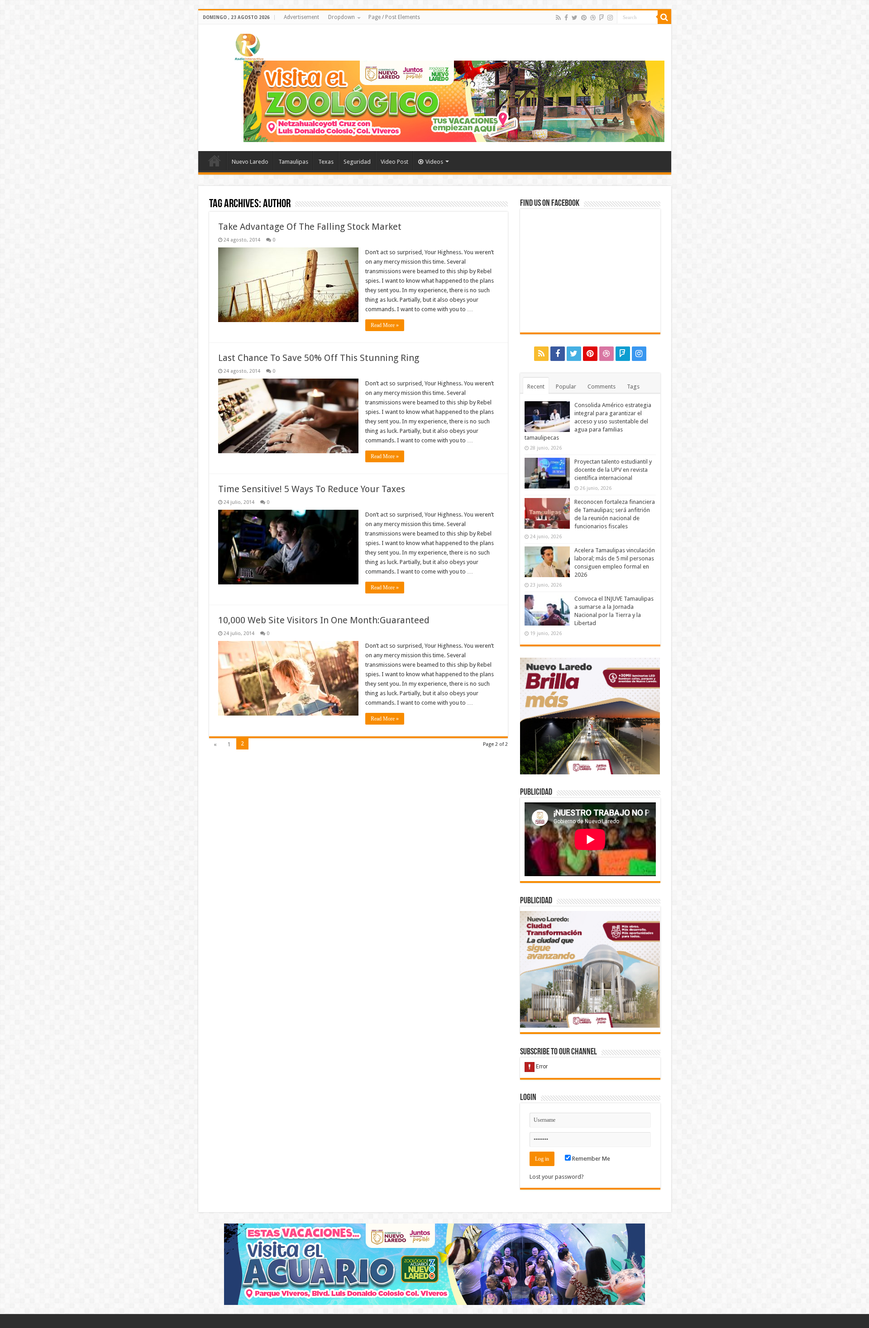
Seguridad (357, 161)
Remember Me (590, 1158)
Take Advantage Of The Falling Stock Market (309, 226)
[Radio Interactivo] (248, 45)
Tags (633, 386)
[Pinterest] (583, 17)
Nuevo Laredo (250, 161)
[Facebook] (566, 17)
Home (214, 160)
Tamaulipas (293, 161)
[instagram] (610, 17)
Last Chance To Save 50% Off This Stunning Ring (318, 357)
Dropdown (341, 17)
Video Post (394, 161)
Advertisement (301, 17)
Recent (535, 386)
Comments (601, 386)
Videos (434, 161)
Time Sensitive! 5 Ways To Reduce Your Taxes (311, 489)
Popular (566, 386)
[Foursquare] (601, 17)
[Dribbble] (593, 17)
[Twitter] (574, 17)
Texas (326, 161)
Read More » (385, 325)
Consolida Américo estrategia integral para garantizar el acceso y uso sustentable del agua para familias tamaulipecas (588, 421)
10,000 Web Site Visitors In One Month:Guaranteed (324, 620)
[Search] (664, 17)
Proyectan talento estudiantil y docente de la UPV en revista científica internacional (613, 469)
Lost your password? (557, 1176)
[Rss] (558, 17)
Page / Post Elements (394, 17)
